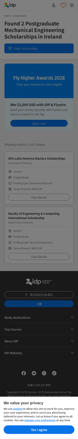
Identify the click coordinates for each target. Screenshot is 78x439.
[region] (39, 418)
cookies (18, 408)
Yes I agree (39, 429)
